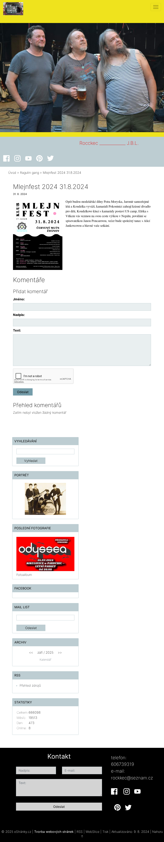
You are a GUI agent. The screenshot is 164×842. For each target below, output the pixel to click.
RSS (80, 832)
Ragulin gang (29, 173)
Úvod (12, 173)
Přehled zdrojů (30, 685)
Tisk (105, 832)
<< (31, 652)
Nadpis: (19, 315)
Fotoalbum (24, 575)
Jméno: (19, 299)
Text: (17, 330)
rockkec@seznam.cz (132, 777)
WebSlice (92, 832)
